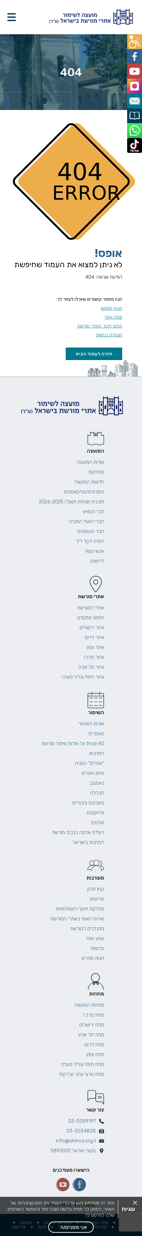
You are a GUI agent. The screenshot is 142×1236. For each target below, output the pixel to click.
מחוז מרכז (93, 1015)
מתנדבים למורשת (87, 929)
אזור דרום (94, 637)
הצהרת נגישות (109, 335)
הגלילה (97, 793)
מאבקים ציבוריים (88, 803)
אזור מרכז (94, 657)
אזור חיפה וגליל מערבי (82, 677)
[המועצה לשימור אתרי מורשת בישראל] (90, 17)
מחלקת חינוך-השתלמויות (79, 909)
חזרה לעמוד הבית (94, 354)
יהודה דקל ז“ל (90, 541)
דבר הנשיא (93, 512)
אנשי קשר (94, 551)
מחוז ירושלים (91, 1025)
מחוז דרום (94, 1045)
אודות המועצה (90, 462)
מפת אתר (113, 317)
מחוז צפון (95, 1054)
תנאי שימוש (111, 308)
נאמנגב (96, 783)
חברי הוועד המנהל (86, 521)
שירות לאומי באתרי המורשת (77, 919)
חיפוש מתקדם (90, 618)
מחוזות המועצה (89, 1005)
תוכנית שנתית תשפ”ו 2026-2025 (71, 502)
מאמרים (96, 734)
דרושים (97, 561)
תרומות (97, 948)
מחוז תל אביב (91, 1035)
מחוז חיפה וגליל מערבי (82, 1064)
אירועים (97, 899)
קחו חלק (95, 889)
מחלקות (96, 472)
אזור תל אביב (91, 667)
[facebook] (79, 1184)
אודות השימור (91, 724)
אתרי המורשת (90, 608)
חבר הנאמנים (91, 531)
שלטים (97, 823)
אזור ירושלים (92, 628)
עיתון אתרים (93, 773)
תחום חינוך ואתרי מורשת (99, 326)
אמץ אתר (95, 938)
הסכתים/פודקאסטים (84, 492)
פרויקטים (95, 813)
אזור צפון (95, 647)
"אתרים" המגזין (89, 763)
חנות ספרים (93, 958)
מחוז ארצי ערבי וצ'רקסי (81, 1074)
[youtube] (62, 1184)
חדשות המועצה (89, 482)
